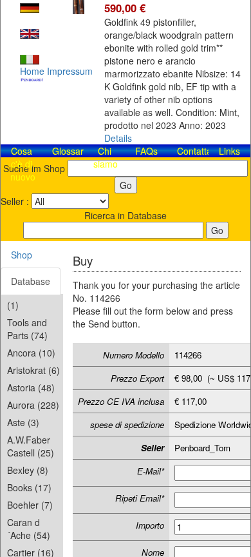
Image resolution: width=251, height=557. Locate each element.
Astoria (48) (31, 387)
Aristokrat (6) (33, 370)
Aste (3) (23, 422)
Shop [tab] (21, 254)
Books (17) (29, 487)
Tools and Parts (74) (27, 329)
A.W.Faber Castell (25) (30, 446)
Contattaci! (199, 150)
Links (229, 150)
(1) (13, 304)
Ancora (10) (31, 352)
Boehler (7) (30, 504)
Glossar (68, 150)
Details (118, 138)
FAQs (146, 150)
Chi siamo (105, 157)
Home (32, 70)
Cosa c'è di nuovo (22, 163)
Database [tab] (30, 281)
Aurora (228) (33, 404)
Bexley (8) (27, 470)
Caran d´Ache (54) (28, 529)
